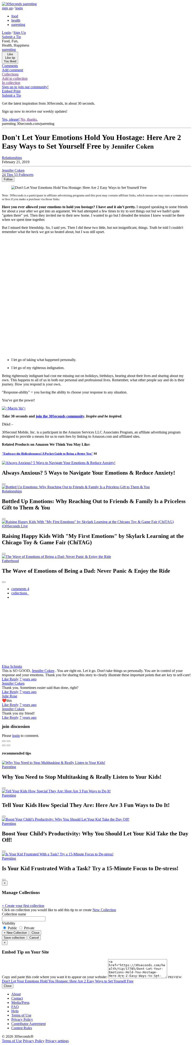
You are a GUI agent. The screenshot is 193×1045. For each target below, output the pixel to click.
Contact (17, 998)
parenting (18, 25)
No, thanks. (29, 119)
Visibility (8, 923)
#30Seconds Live (15, 526)
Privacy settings (57, 1041)
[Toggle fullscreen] (8, 741)
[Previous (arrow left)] (4, 745)
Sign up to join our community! (25, 87)
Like (6, 679)
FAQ (15, 1007)
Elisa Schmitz (12, 666)
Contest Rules (21, 1028)
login (19, 8)
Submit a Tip (11, 37)
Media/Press (20, 1003)
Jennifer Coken (43, 671)
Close (35, 932)
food (14, 16)
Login (6, 33)
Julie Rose (9, 696)
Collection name (14, 914)
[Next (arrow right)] (8, 745)
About (16, 994)
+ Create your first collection (23, 906)
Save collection (14, 937)
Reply (14, 679)
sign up (7, 8)
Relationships (12, 158)
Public (12, 928)
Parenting (9, 767)
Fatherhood (10, 561)
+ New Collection (15, 932)
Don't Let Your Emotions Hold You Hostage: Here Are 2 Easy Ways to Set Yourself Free (67, 981)
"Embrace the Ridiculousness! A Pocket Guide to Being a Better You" (47, 453)
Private (28, 928)
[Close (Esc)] (4, 741)
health (15, 20)
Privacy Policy (22, 1019)
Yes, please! (11, 119)
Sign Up (19, 33)
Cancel (34, 937)
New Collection (104, 910)
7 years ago (28, 679)
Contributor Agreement (28, 1024)
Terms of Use (21, 1015)
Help (15, 1011)
